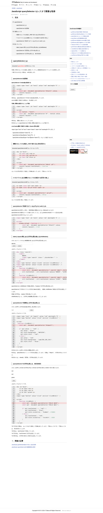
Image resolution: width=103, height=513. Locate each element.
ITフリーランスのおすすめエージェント (80, 78)
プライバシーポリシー (66, 510)
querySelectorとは (22, 25)
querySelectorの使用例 (23, 28)
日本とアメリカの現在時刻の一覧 (79, 74)
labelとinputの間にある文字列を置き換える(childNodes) (32, 47)
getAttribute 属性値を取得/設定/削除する (81, 46)
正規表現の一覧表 (75, 72)
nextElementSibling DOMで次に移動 (80, 55)
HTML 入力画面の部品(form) (78, 143)
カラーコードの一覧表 (76, 63)
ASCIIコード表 (74, 70)
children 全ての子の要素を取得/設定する (81, 53)
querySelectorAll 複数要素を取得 (79, 38)
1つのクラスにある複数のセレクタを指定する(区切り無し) (32, 38)
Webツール (38, 5)
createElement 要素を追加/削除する (80, 48)
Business (46, 5)
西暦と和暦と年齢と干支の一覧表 (79, 76)
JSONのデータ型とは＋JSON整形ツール (80, 68)
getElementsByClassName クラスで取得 (81, 34)
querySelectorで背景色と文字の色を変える (28, 50)
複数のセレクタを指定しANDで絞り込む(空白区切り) (31, 34)
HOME (13, 8)
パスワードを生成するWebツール (79, 66)
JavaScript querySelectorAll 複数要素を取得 (23, 447)
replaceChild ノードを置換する (78, 51)
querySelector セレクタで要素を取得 (80, 36)
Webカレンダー (75, 61)
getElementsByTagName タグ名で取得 (80, 42)
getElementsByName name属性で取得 (80, 40)
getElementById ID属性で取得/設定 (79, 32)
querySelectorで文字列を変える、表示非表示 (29, 53)
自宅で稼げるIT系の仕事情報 (78, 80)
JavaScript (19, 8)
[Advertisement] (39, 461)
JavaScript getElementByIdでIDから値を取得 (24, 444)
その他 (54, 5)
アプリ (22, 5)
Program (15, 5)
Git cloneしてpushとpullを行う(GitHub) (80, 145)
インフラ (29, 5)
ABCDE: (14, 243)
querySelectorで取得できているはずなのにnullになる (31, 41)
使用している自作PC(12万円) (78, 147)
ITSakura (16, 2)
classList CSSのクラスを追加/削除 (79, 44)
